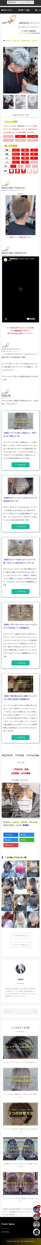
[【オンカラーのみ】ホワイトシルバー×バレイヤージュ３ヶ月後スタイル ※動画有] (8, 902)
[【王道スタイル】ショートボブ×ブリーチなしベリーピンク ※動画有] (8, 919)
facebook (9, 835)
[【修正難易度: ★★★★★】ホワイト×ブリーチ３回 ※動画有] (33, 868)
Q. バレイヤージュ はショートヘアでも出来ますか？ (20, 1062)
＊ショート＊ (16, 40)
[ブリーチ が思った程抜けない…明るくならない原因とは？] (20, 1079)
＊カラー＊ (8, 40)
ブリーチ (24, 822)
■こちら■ (18, 333)
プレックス (33, 822)
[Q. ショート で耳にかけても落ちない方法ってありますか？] (20, 1114)
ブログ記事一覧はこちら (20, 935)
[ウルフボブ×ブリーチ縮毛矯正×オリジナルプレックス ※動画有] (33, 902)
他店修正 (26, 825)
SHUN (14, 1241)
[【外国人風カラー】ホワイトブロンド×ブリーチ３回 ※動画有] (20, 919)
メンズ (18, 825)
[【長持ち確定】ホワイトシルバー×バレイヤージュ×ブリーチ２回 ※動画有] (20, 885)
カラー (8, 822)
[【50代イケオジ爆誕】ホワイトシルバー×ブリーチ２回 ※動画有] (33, 919)
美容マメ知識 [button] (24, 10)
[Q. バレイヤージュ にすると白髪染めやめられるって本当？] (20, 1183)
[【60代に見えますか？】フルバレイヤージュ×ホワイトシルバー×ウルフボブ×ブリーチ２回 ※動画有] (8, 868)
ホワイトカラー (9, 825)
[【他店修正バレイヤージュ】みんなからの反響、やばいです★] (20, 1148)
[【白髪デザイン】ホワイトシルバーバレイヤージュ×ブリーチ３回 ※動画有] (8, 885)
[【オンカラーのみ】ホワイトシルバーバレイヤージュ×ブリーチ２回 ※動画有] (33, 885)
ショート (15, 822)
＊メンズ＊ (34, 40)
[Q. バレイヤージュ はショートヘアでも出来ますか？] (20, 1047)
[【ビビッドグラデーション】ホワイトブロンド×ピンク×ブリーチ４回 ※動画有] (20, 868)
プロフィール (20, 996)
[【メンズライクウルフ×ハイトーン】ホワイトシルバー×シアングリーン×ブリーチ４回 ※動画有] (20, 902)
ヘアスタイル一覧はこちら (20, 945)
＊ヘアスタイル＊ (25, 40)
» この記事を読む (20, 465)
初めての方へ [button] (7, 10)
